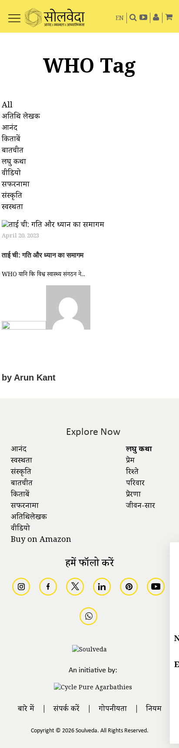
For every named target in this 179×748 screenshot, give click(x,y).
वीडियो (20, 529)
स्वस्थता (21, 461)
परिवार (135, 484)
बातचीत (22, 484)
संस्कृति (21, 473)
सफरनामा (25, 507)
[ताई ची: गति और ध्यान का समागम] (53, 227)
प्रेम (130, 461)
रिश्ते (132, 473)
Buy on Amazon (41, 540)
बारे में (26, 710)
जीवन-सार (140, 507)
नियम (154, 710)
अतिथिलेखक (29, 518)
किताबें (20, 495)
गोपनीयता (113, 710)
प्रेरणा (133, 495)
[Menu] (14, 13)
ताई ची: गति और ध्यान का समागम (42, 255)
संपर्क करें (66, 710)
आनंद (19, 450)
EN (120, 18)
